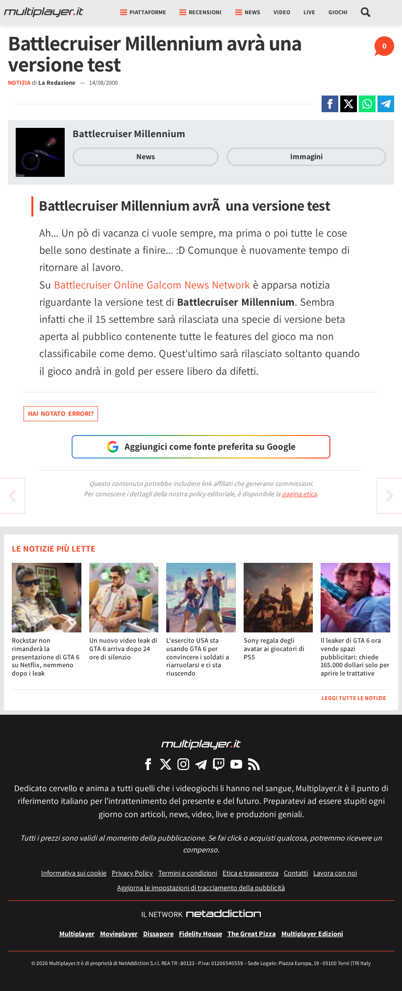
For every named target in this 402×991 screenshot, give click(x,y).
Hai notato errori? (61, 413)
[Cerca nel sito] (365, 12)
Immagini (306, 156)
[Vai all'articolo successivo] (12, 496)
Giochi (338, 12)
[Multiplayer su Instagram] (183, 764)
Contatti (296, 872)
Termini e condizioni (187, 872)
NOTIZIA (19, 82)
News (145, 156)
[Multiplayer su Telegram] (201, 764)
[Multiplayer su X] (166, 764)
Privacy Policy (132, 872)
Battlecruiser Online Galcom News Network (152, 284)
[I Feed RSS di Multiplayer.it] (254, 764)
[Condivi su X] (348, 104)
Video (282, 12)
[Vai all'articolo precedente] (389, 496)
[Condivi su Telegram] (385, 104)
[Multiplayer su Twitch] (219, 764)
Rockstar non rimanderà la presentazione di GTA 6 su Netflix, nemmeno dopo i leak (45, 656)
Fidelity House (200, 933)
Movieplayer (119, 933)
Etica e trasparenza (250, 872)
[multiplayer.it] (201, 744)
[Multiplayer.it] (43, 12)
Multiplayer (77, 933)
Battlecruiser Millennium (129, 133)
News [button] (252, 12)
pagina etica (299, 493)
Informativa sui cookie (73, 872)
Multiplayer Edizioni (312, 933)
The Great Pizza (251, 933)
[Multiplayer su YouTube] (236, 764)
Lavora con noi (335, 872)
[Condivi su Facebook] (330, 104)
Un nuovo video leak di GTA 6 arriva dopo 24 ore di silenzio (123, 648)
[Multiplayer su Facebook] (148, 764)
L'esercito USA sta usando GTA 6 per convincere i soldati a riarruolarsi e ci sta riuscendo (197, 656)
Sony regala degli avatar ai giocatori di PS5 (274, 648)
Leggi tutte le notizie (354, 697)
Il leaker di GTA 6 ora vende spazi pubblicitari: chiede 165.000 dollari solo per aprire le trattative (355, 656)
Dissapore (158, 933)
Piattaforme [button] (147, 12)
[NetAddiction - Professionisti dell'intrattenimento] (223, 914)
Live (309, 12)
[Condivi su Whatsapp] (367, 104)
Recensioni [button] (205, 12)
